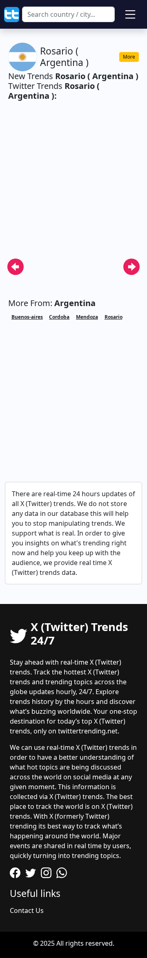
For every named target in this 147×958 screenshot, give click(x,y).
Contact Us (27, 910)
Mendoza (87, 316)
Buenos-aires (27, 316)
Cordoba (59, 316)
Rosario (113, 316)
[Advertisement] (73, 184)
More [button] (129, 56)
